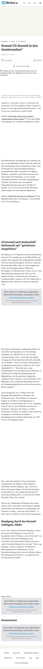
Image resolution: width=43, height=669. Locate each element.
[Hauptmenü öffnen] (40, 3)
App (30, 658)
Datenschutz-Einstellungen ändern (21, 297)
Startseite (4, 41)
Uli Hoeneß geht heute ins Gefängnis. (21, 196)
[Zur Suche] (24, 3)
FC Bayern (22, 41)
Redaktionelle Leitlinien (31, 653)
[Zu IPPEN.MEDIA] (29, 3)
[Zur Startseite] (9, 3)
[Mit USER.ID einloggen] (35, 3)
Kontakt (6, 653)
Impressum (16, 653)
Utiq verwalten (20, 658)
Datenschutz (8, 658)
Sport (13, 41)
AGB (37, 658)
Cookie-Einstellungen (21, 663)
